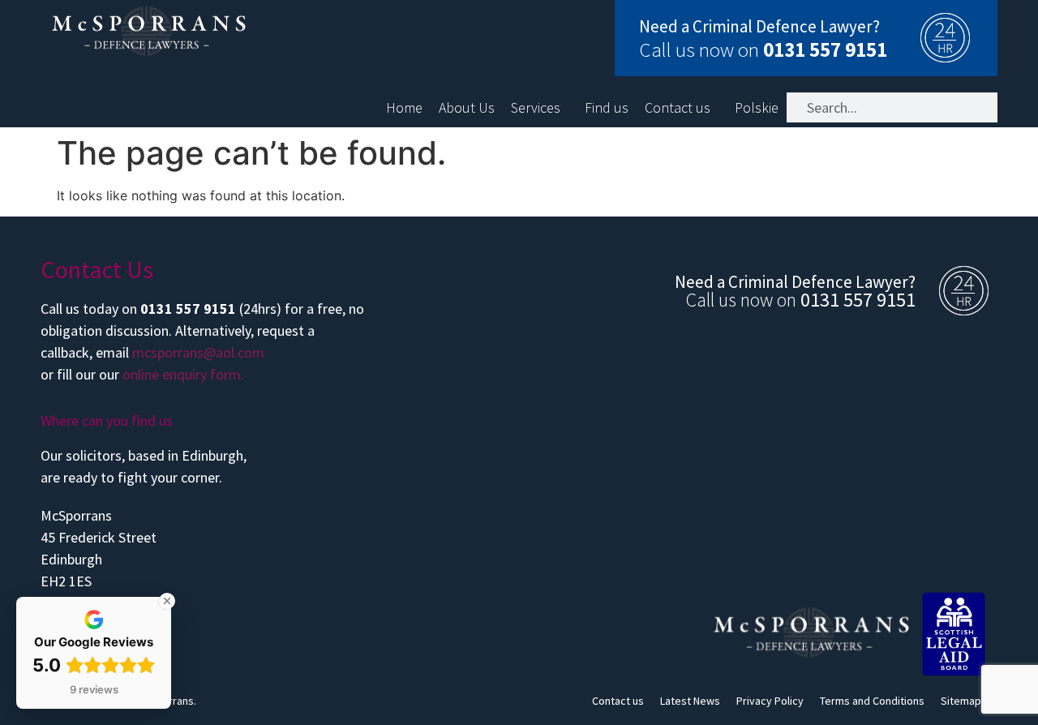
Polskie (756, 108)
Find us (606, 108)
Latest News (690, 700)
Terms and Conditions (872, 700)
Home (404, 108)
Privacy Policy (770, 700)
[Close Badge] (167, 601)
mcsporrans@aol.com (198, 352)
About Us (467, 108)
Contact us (677, 108)
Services (535, 108)
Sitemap (961, 700)
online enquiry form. (183, 374)
